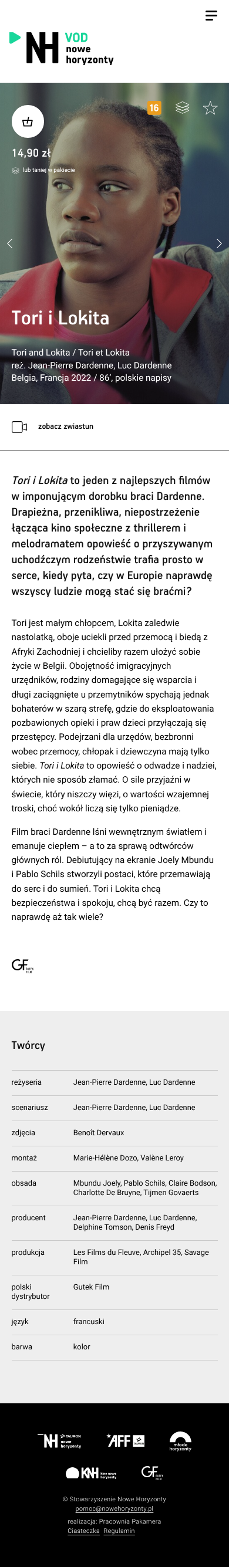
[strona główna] (112, 48)
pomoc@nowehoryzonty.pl (115, 1508)
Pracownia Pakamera (130, 1521)
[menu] (211, 17)
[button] (219, 243)
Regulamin (119, 1531)
